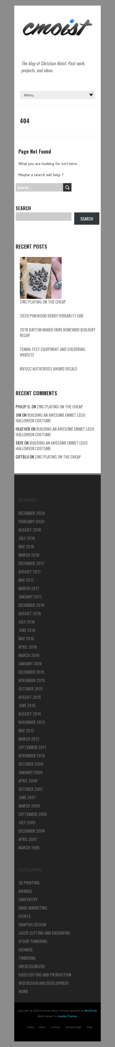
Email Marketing (32, 908)
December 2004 (31, 831)
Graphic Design (32, 924)
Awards (25, 891)
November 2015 (31, 680)
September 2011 (32, 747)
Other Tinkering (32, 941)
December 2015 (31, 672)
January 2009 (30, 772)
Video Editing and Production (44, 974)
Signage (25, 949)
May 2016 (26, 638)
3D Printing (29, 882)
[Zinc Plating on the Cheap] (41, 278)
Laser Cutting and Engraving (44, 933)
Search (23, 208)
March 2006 (29, 806)
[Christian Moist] (57, 19)
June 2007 (27, 797)
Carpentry (27, 899)
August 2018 (29, 530)
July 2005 (26, 822)
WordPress (90, 1010)
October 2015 (30, 688)
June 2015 (26, 705)
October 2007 (30, 789)
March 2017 (28, 588)
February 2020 (31, 521)
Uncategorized (31, 966)
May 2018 (26, 546)
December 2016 (31, 605)
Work (23, 991)
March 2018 (28, 555)
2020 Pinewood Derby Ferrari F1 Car (51, 315)
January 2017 (30, 596)
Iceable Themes (67, 1016)
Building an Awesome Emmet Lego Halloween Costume (50, 417)
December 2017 (31, 563)
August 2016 (29, 613)
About (42, 1027)
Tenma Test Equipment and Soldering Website (52, 352)
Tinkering (27, 958)
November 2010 (31, 755)
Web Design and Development (43, 983)
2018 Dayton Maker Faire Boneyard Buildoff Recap (57, 332)
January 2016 (30, 663)
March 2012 (28, 739)
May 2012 (26, 730)
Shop (89, 1027)
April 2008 (27, 780)
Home (30, 1027)
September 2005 (32, 814)
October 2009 (30, 764)
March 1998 (28, 847)
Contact (55, 1027)
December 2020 (31, 513)
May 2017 (26, 580)
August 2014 (29, 714)
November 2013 (31, 722)
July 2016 (26, 622)
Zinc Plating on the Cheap (43, 302)
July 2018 (26, 538)
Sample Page (73, 1027)
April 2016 (27, 647)
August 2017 (29, 571)
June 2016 (26, 630)
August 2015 (29, 697)
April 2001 (27, 839)
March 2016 (28, 655)
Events (24, 916)
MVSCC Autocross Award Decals (48, 368)
